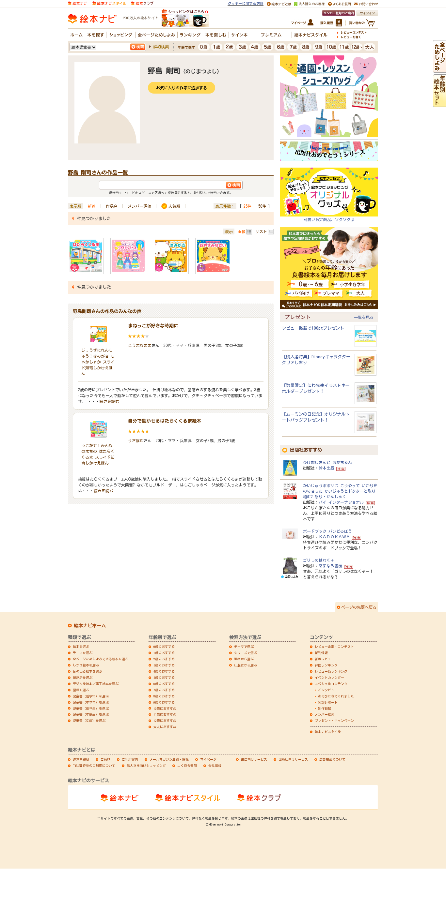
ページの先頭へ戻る (358, 607)
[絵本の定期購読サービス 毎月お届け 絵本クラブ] (142, 3)
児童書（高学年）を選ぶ (91, 708)
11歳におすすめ (164, 714)
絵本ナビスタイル (328, 731)
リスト (261, 231)
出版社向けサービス (293, 759)
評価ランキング (326, 665)
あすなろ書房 (330, 566)
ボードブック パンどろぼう (327, 531)
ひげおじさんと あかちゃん (327, 462)
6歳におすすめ (164, 683)
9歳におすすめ (164, 702)
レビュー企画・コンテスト (334, 646)
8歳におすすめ (164, 696)
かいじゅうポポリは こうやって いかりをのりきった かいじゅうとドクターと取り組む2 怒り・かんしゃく (340, 491)
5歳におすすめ (164, 677)
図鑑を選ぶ (81, 690)
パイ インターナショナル (341, 502)
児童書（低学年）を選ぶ (91, 696)
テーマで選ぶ (244, 646)
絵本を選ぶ (81, 646)
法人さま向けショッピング (146, 765)
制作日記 (324, 708)
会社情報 (214, 765)
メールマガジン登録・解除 (169, 759)
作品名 (112, 206)
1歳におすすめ (164, 652)
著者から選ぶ (244, 659)
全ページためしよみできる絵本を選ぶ (100, 659)
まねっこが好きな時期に (153, 325)
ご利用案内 (130, 759)
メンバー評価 (139, 206)
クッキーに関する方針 (245, 3)
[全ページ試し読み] (439, 69)
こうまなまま (139, 345)
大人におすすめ (164, 726)
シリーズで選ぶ (245, 652)
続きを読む (109, 401)
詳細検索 (161, 47)
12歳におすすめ (164, 720)
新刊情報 (321, 652)
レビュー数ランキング (331, 671)
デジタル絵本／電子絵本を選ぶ (96, 683)
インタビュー (328, 690)
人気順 (174, 206)
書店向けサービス (254, 759)
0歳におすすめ (164, 646)
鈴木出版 (326, 468)
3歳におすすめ (164, 665)
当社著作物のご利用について (94, 765)
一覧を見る (364, 317)
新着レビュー (324, 659)
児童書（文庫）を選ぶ (89, 720)
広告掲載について (332, 759)
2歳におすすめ (164, 659)
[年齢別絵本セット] (439, 104)
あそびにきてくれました (336, 696)
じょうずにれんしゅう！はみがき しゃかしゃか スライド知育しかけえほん (98, 362)
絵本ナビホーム (90, 625)
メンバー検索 (324, 714)
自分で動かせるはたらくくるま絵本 (164, 421)
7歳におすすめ (164, 690)
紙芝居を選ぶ (82, 677)
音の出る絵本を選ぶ (87, 671)
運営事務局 (81, 759)
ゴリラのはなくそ (318, 560)
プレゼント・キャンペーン (334, 720)
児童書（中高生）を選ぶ (91, 714)
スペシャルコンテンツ (331, 683)
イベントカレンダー (329, 677)
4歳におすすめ (164, 671)
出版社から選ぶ (245, 665)
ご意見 (105, 759)
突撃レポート (328, 702)
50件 (262, 206)
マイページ (208, 759)
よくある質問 (187, 765)
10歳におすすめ (164, 708)
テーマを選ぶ (82, 652)
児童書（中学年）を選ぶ (91, 702)
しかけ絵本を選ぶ (86, 665)
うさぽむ (136, 440)
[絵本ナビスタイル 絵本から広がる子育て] (109, 3)
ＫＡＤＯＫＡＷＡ (334, 537)
